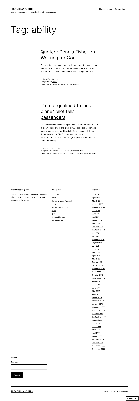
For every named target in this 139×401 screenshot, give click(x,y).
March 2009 (97, 336)
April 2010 (96, 294)
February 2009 (98, 339)
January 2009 (97, 343)
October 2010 (97, 275)
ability (49, 84)
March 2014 (97, 220)
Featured (55, 194)
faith (67, 153)
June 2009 (96, 327)
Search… (14, 362)
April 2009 (96, 333)
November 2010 (98, 272)
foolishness (79, 153)
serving (69, 84)
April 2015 (96, 198)
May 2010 (96, 291)
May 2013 (96, 223)
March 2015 (97, 201)
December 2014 (98, 207)
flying (72, 153)
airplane (54, 153)
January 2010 (97, 304)
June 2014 (96, 214)
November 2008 (98, 349)
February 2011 (97, 262)
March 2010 (97, 297)
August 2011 (97, 243)
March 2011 (96, 259)
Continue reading (48, 141)
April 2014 (96, 217)
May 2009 (96, 330)
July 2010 (96, 285)
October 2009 (97, 314)
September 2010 (98, 278)
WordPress (123, 391)
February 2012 (98, 236)
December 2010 (98, 269)
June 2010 (96, 288)
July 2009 (96, 323)
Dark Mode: (131, 398)
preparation (93, 153)
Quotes (54, 82)
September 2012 (98, 230)
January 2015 (97, 204)
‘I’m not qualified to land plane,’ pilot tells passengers (66, 111)
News (86, 153)
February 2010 (98, 301)
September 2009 (99, 317)
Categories (120, 9)
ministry (63, 84)
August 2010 (97, 281)
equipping (61, 153)
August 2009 (97, 320)
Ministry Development (60, 207)
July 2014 (96, 211)
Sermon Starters (77, 151)
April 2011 (96, 256)
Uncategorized (57, 220)
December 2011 (98, 240)
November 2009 (98, 310)
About (110, 9)
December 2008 (98, 346)
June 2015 (96, 194)
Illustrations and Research (61, 151)
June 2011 (96, 249)
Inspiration (56, 204)
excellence (55, 84)
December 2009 (98, 307)
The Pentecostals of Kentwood (32, 197)
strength (75, 84)
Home (102, 9)
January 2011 (97, 265)
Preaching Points (22, 9)
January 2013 (97, 227)
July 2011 (95, 246)
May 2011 (96, 252)
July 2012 (96, 233)
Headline (55, 198)
